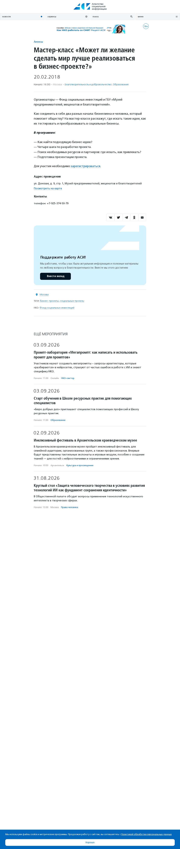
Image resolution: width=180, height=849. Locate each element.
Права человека (69, 507)
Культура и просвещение (79, 465)
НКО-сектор (67, 378)
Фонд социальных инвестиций (57, 307)
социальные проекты (72, 300)
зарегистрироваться (85, 166)
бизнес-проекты (49, 300)
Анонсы (38, 41)
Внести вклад (55, 276)
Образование (121, 84)
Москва (44, 294)
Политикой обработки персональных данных (146, 834)
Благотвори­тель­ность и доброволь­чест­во (88, 84)
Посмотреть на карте (48, 188)
